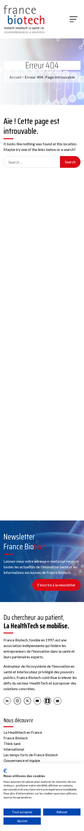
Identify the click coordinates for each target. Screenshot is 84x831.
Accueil (15, 77)
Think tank (12, 743)
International (14, 749)
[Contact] (57, 700)
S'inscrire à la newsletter (56, 585)
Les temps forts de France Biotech (31, 754)
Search (70, 162)
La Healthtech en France (23, 732)
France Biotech (16, 738)
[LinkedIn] (7, 700)
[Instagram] (17, 700)
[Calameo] (47, 700)
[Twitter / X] (27, 700)
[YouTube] (37, 700)
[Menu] (73, 19)
